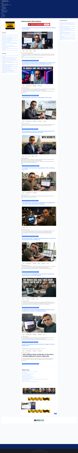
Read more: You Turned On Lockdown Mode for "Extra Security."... (30, 95)
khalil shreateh (34, 121)
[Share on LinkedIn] (39, 420)
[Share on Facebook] (37, 420)
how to (27, 227)
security (23, 121)
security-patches (39, 334)
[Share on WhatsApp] (41, 420)
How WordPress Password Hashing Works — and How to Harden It (29, 371)
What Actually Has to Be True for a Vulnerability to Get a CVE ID (37, 97)
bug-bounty (44, 121)
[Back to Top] (77, 452)
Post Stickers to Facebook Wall (25, 380)
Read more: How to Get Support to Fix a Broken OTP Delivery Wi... (30, 60)
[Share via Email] (43, 420)
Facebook (24, 227)
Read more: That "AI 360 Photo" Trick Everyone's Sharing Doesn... (30, 236)
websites (39, 263)
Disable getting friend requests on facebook (27, 378)
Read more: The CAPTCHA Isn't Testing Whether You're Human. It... (30, 307)
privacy (48, 263)
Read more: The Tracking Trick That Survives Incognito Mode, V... (30, 200)
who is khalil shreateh (24, 372)
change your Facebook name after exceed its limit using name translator (30, 381)
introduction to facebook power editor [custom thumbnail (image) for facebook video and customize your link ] (35, 379)
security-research (40, 121)
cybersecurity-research (28, 121)
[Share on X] (35, 420)
